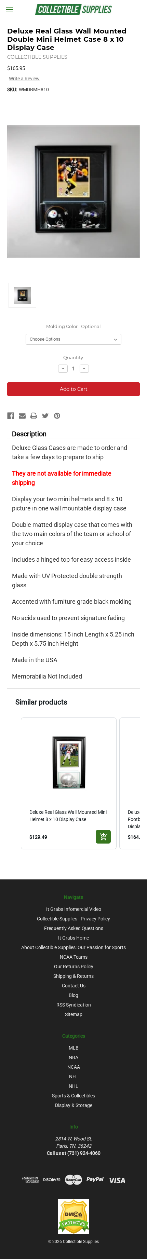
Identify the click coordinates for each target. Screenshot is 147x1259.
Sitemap (73, 1014)
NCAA (73, 1067)
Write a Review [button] (24, 78)
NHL (73, 1086)
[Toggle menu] (9, 9)
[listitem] (69, 783)
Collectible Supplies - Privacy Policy (73, 918)
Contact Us (73, 985)
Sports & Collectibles (73, 1095)
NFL (73, 1076)
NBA (73, 1057)
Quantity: (73, 357)
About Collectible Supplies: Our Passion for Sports (73, 947)
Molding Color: (73, 326)
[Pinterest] (57, 416)
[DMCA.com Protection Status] (73, 1216)
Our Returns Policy (73, 966)
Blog (73, 995)
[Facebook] (10, 416)
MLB (74, 1048)
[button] (14, 783)
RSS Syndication (73, 1005)
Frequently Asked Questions (73, 928)
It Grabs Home (73, 938)
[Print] (33, 416)
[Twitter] (45, 416)
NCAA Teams (74, 957)
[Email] (22, 416)
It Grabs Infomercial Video (73, 909)
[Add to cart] (103, 837)
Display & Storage (73, 1105)
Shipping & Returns (73, 976)
